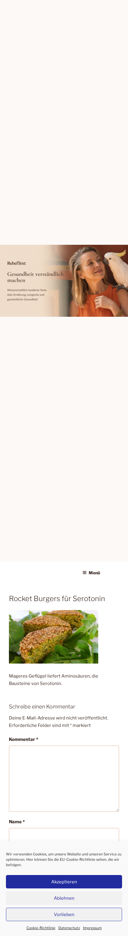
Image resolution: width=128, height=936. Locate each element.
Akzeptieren (64, 882)
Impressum (92, 928)
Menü (94, 572)
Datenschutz (69, 928)
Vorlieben (64, 914)
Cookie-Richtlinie (40, 928)
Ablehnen (64, 898)
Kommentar (23, 739)
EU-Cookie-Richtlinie (77, 859)
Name (17, 821)
